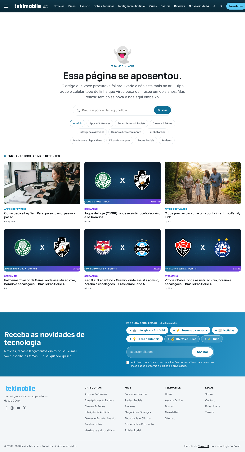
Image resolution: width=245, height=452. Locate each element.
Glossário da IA (199, 6)
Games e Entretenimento (126, 131)
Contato (210, 400)
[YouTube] (18, 408)
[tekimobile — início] (31, 6)
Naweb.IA (203, 446)
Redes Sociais (146, 140)
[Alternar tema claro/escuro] (221, 6)
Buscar (162, 110)
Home (168, 394)
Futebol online (157, 131)
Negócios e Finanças (138, 412)
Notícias (59, 6)
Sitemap (170, 418)
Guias (153, 6)
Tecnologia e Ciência (138, 418)
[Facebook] (6, 408)
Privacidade (212, 406)
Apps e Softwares (99, 123)
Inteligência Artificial (131, 6)
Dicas (72, 6)
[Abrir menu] (6, 6)
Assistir (84, 6)
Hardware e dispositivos (87, 140)
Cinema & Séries (162, 123)
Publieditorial (133, 430)
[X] (24, 408)
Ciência (165, 6)
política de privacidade (173, 365)
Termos (209, 412)
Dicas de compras (120, 140)
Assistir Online (174, 400)
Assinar (202, 352)
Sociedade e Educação (139, 424)
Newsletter (172, 412)
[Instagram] (12, 408)
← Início (77, 123)
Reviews (179, 6)
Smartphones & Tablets (131, 123)
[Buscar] (214, 6)
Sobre (209, 394)
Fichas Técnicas (103, 6)
